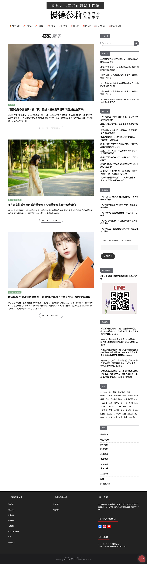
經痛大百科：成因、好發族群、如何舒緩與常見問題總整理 (118, 152)
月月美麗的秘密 (13, 531)
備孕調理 (11, 105)
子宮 (107, 399)
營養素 (135, 410)
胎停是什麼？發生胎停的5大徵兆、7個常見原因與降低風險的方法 (119, 145)
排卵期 (103, 407)
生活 (102, 479)
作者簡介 (11, 543)
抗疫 (136, 403)
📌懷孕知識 (63, 26)
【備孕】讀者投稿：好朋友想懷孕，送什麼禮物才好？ (118, 222)
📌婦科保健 (75, 26)
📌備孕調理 (51, 26)
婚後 (136, 396)
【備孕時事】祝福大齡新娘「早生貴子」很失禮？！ (118, 214)
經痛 (102, 417)
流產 (110, 410)
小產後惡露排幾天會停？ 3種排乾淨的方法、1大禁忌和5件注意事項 (117, 179)
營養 (122, 410)
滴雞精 (116, 410)
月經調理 (104, 474)
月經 (129, 407)
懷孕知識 (104, 459)
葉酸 (110, 417)
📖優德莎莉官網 (115, 26)
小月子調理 (128, 399)
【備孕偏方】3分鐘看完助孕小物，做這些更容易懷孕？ (119, 230)
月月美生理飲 (121, 407)
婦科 (102, 399)
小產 (136, 399)
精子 (136, 414)
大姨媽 (130, 396)
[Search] (136, 43)
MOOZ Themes (69, 560)
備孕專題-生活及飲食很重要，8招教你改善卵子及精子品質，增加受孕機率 (49, 297)
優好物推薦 (105, 440)
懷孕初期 (129, 403)
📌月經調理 (39, 26)
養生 (125, 417)
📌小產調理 (27, 26)
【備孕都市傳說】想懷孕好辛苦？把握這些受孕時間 (118, 206)
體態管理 (132, 417)
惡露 (110, 403)
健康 (128, 392)
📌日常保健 (86, 26)
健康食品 (103, 396)
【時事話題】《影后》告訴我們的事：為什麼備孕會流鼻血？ (119, 198)
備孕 (110, 396)
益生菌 (130, 414)
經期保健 (104, 449)
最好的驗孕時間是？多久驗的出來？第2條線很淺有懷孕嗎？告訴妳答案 (119, 331)
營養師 (128, 410)
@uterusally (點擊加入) (111, 544)
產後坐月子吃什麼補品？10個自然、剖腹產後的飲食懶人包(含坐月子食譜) (119, 172)
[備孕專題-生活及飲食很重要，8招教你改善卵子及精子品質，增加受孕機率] (51, 260)
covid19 (103, 392)
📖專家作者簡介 (100, 26)
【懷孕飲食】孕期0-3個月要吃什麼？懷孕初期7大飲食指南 (119, 118)
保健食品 (121, 392)
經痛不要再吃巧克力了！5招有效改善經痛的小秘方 (119, 159)
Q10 (110, 392)
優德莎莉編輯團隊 (110, 329)
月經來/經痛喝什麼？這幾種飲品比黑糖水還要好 (119, 125)
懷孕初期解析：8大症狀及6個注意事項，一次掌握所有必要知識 (119, 139)
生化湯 (103, 414)
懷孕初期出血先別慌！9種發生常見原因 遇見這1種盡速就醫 (118, 132)
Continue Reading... (51, 128)
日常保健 (104, 464)
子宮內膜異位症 (116, 399)
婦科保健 (17, 200)
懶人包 (116, 403)
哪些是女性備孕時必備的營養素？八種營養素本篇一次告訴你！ (43, 205)
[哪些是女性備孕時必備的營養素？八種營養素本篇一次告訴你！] (51, 167)
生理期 (109, 414)
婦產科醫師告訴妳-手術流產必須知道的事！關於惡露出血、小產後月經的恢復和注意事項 (119, 352)
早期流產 (110, 407)
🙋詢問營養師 (15, 26)
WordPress (87, 560)
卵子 (124, 396)
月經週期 (103, 410)
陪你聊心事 (105, 484)
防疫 (115, 417)
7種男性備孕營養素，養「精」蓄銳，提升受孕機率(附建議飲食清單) (46, 110)
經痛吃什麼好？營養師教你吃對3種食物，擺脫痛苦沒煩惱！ (119, 166)
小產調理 (103, 403)
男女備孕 (117, 414)
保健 (115, 392)
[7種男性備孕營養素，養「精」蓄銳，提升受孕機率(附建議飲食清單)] (51, 72)
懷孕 (122, 403)
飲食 (120, 417)
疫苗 (124, 414)
